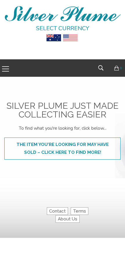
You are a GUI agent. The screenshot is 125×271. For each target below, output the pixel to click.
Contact (57, 211)
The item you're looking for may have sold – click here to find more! (63, 148)
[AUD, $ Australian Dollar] (54, 33)
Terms (79, 211)
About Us (67, 219)
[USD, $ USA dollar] (70, 33)
